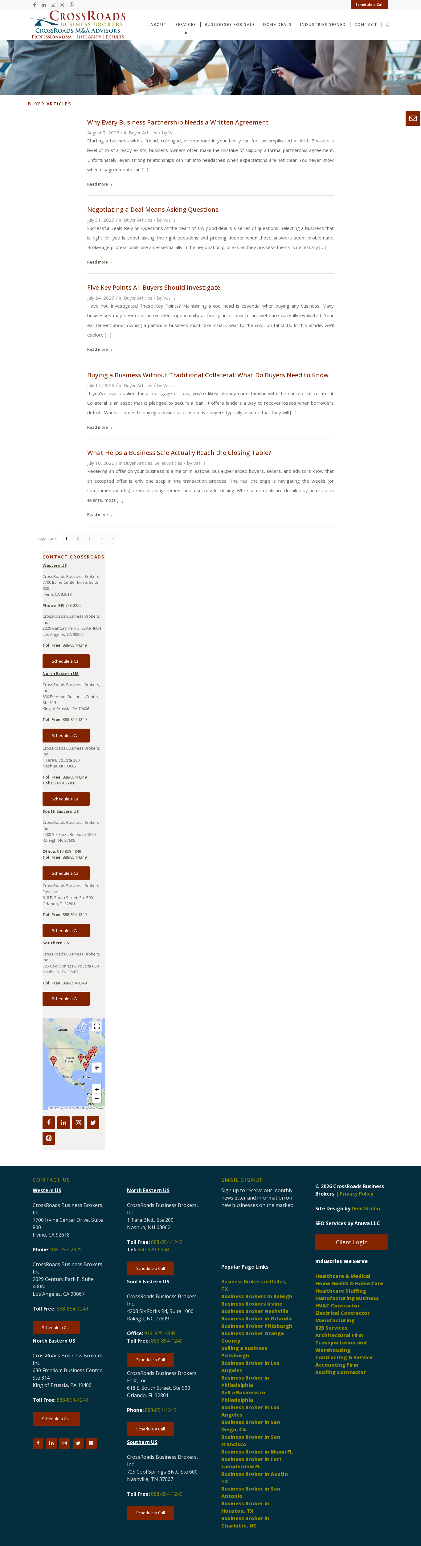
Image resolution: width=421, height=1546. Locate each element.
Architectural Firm (339, 1335)
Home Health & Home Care (349, 1283)
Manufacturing (335, 1320)
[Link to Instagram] (52, 4)
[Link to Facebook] (34, 4)
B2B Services (331, 1327)
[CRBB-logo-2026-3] (77, 24)
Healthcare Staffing (340, 1290)
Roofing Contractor (340, 1372)
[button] (88, 1059)
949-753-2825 (70, 605)
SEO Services (330, 1223)
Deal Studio (366, 1208)
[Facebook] (49, 1122)
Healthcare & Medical (342, 1276)
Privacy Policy (356, 1193)
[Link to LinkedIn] (43, 4)
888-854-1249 (75, 645)
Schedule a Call (369, 4)
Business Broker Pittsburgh (256, 1326)
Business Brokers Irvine (251, 1303)
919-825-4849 (69, 851)
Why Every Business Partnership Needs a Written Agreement (178, 122)
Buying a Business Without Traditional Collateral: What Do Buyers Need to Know (208, 375)
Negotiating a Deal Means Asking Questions (153, 209)
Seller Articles (168, 463)
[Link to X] (62, 4)
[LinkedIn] (63, 1122)
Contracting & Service (344, 1357)
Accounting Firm (336, 1364)
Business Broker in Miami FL (257, 1451)
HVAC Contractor (337, 1305)
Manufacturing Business (347, 1298)
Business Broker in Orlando (256, 1318)
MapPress (56, 1108)
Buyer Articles (143, 132)
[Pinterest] (49, 1138)
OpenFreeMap (72, 1108)
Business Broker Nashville (254, 1311)
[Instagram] (78, 1122)
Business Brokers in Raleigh (256, 1296)
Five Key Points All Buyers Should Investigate (153, 287)
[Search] (387, 24)
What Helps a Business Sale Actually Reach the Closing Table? (179, 452)
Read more (97, 184)
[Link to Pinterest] (71, 4)
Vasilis (174, 132)
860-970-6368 (63, 783)
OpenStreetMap (94, 1108)
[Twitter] (93, 1122)
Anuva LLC (367, 1223)
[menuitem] (368, 4)
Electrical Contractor (342, 1313)
